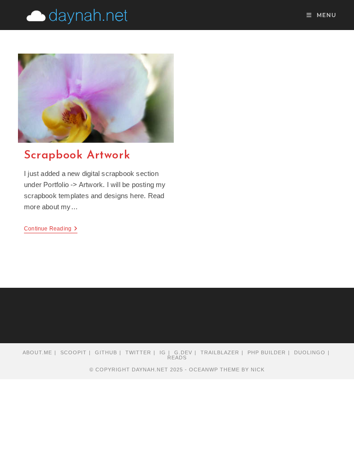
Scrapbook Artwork (77, 155)
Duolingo (309, 352)
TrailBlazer (220, 352)
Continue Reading (50, 229)
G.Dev (183, 352)
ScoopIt (73, 352)
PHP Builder (267, 352)
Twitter (138, 352)
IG (162, 352)
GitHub (106, 352)
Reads (177, 357)
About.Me (37, 352)
